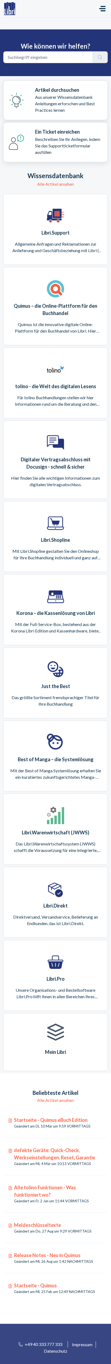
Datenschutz (55, 1350)
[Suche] (100, 57)
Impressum (82, 1344)
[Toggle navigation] (102, 8)
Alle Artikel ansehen (55, 184)
